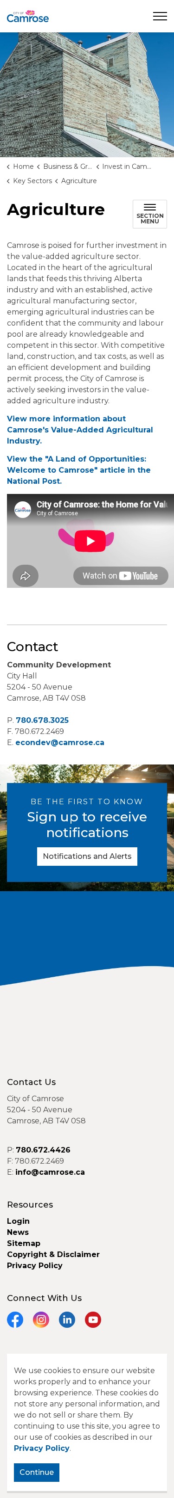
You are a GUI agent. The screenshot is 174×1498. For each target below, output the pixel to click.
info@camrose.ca (50, 1172)
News (18, 1232)
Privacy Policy (42, 1448)
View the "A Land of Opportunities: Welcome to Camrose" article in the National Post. (79, 470)
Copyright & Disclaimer (53, 1254)
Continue (36, 1472)
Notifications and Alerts (87, 856)
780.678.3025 (42, 720)
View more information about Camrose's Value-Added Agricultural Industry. (80, 429)
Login (18, 1221)
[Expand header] (160, 16)
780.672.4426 (43, 1150)
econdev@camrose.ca (59, 742)
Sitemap (23, 1243)
